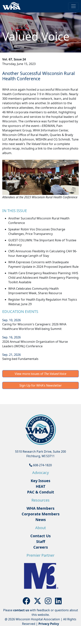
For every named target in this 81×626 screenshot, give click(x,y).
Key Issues (40, 480)
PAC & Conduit (40, 492)
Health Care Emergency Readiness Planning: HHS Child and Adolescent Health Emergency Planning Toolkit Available (43, 277)
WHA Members (40, 508)
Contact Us (40, 535)
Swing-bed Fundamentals (20, 359)
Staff (40, 541)
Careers (40, 547)
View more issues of (40, 374)
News (40, 519)
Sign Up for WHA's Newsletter (40, 385)
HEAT (40, 486)
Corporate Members (41, 513)
